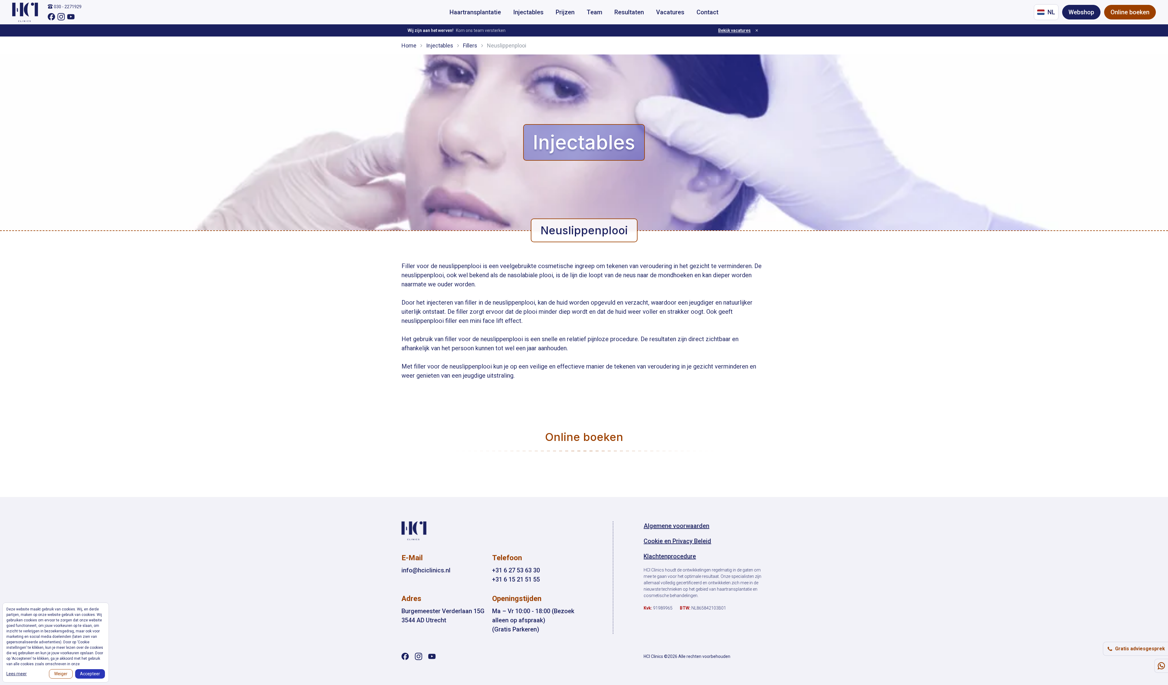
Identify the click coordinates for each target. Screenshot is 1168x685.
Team (594, 12)
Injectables (528, 12)
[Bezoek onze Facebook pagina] (51, 16)
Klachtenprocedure (670, 556)
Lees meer (16, 673)
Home (408, 45)
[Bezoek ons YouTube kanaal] (71, 16)
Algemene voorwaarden (676, 525)
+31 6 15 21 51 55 (516, 579)
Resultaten (629, 12)
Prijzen (565, 12)
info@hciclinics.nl (425, 570)
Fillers (470, 45)
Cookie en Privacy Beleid (677, 541)
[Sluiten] (756, 30)
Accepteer (90, 673)
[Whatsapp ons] (1161, 666)
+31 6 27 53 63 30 (516, 570)
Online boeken (1130, 12)
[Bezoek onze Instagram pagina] (61, 16)
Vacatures (670, 12)
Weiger (61, 673)
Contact (707, 12)
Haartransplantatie (475, 12)
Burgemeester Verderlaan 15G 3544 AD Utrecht (443, 615)
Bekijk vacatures (734, 30)
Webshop (1081, 12)
